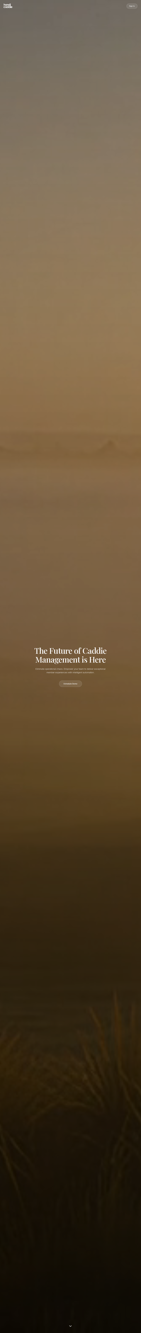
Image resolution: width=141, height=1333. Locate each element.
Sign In (132, 6)
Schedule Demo (70, 684)
